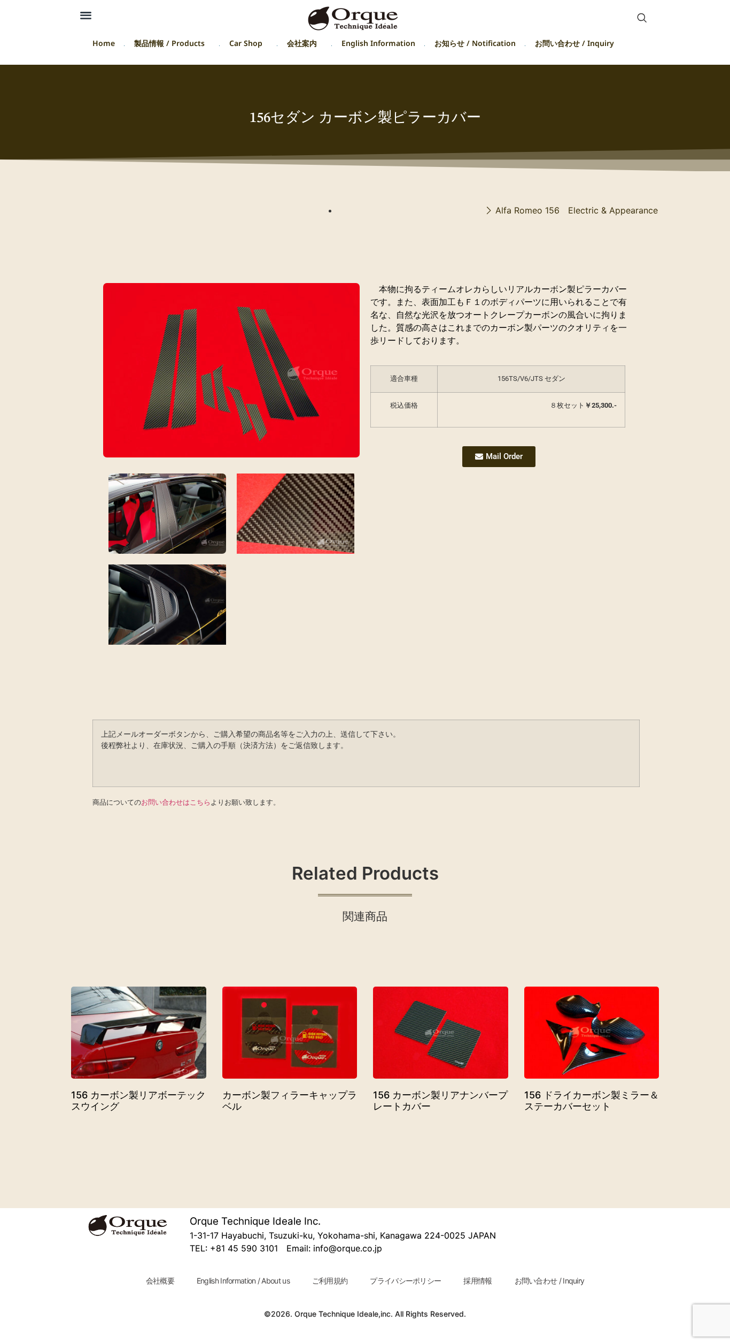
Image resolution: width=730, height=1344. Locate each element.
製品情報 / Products (169, 45)
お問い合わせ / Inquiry (574, 45)
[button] (642, 18)
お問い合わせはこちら (176, 802)
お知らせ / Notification (475, 45)
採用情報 (477, 1280)
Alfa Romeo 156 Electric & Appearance (576, 210)
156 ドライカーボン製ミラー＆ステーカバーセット (591, 1100)
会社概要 (160, 1280)
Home (103, 45)
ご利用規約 (330, 1280)
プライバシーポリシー (405, 1280)
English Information (378, 45)
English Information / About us (243, 1280)
